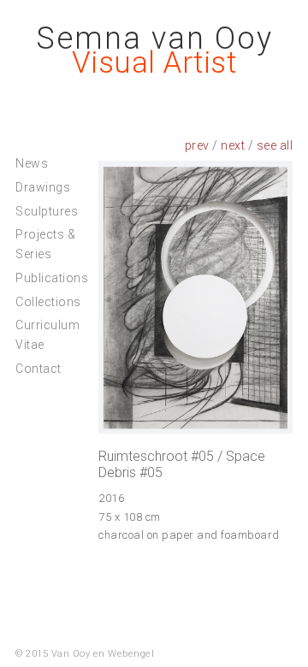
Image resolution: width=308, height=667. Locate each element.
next (233, 145)
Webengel (131, 653)
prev (197, 145)
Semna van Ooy (154, 38)
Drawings (42, 187)
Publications (51, 278)
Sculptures (46, 211)
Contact (38, 368)
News (31, 163)
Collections (48, 302)
